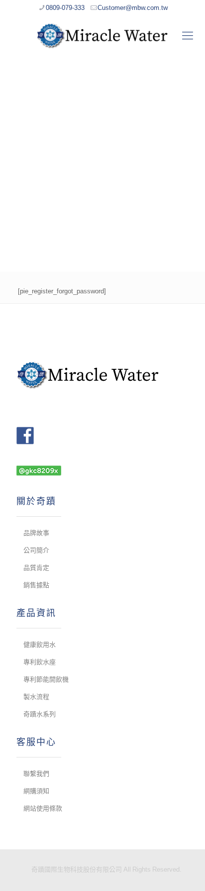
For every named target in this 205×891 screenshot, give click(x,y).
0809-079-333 (65, 7)
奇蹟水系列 (39, 714)
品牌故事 (36, 533)
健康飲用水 (39, 644)
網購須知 (36, 791)
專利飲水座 (39, 662)
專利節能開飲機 (46, 679)
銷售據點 (36, 585)
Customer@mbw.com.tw (133, 7)
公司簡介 (36, 550)
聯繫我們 (36, 773)
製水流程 (36, 696)
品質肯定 (36, 567)
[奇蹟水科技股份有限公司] (102, 35)
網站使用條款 (42, 808)
